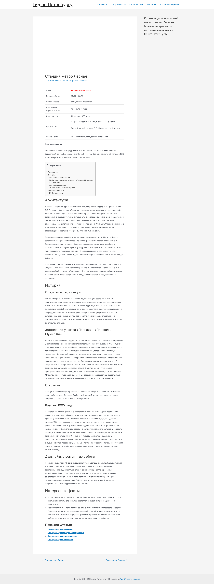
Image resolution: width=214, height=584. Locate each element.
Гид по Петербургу (52, 4)
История (51, 175)
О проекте (102, 4)
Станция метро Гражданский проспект (66, 532)
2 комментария (52, 80)
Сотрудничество (118, 4)
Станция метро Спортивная (60, 539)
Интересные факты (56, 190)
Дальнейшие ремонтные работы (64, 188)
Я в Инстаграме (136, 4)
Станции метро (67, 80)
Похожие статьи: (58, 193)
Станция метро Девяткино (60, 529)
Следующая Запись (116, 560)
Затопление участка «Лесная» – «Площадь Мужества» (72, 180)
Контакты (151, 4)
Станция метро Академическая (62, 536)
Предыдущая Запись (53, 560)
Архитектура (53, 172)
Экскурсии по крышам (169, 4)
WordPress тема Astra (130, 579)
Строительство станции (61, 177)
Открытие (55, 183)
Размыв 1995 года (59, 185)
